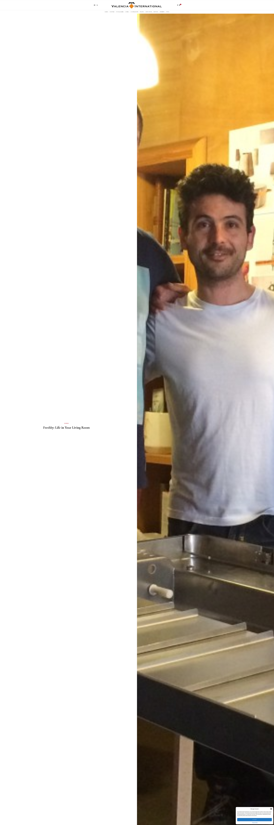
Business (66, 423)
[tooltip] (177, 5)
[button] (271, 809)
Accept (254, 819)
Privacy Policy (255, 822)
